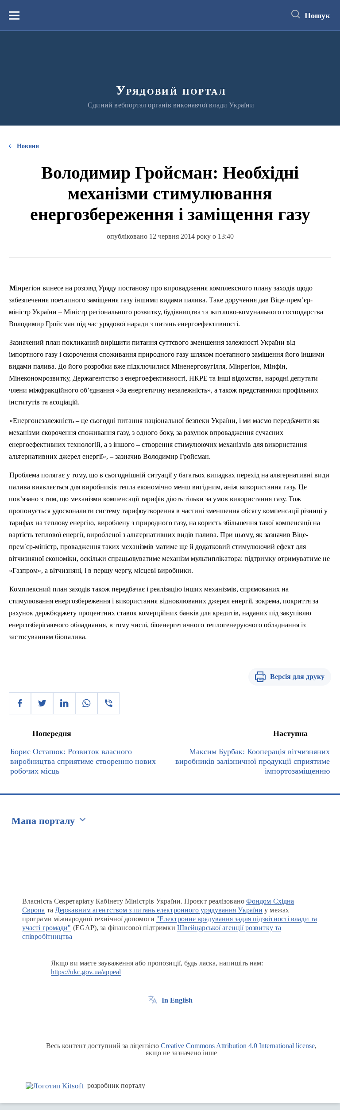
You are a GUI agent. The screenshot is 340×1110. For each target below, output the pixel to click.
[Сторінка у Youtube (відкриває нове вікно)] (185, 1020)
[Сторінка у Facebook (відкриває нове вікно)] (152, 1020)
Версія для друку (297, 676)
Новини (28, 146)
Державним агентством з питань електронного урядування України (159, 910)
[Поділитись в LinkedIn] (64, 703)
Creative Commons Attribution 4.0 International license (238, 1045)
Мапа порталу (43, 820)
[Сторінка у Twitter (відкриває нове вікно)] (169, 1020)
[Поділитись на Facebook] (20, 703)
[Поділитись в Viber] (108, 703)
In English (177, 1000)
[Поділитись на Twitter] (42, 703)
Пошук (317, 15)
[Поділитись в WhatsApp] (86, 703)
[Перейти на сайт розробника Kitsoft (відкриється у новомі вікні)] (54, 1086)
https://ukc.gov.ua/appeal (86, 972)
